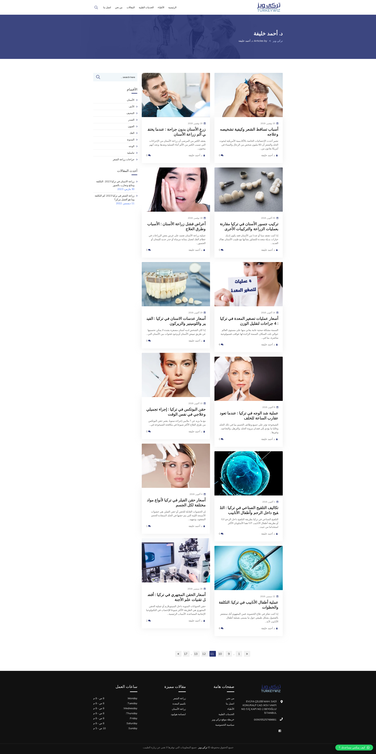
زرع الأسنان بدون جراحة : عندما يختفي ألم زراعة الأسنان (177, 132)
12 (204, 654)
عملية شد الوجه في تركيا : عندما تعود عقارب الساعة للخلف (249, 415)
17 (185, 654)
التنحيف (130, 113)
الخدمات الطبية (146, 7)
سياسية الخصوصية (224, 724)
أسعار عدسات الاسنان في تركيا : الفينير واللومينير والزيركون (176, 321)
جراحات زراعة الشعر (123, 159)
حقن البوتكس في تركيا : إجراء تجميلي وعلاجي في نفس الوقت (176, 412)
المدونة (130, 139)
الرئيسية (172, 7)
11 (212, 654)
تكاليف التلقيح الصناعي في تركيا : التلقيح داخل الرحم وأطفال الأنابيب (249, 510)
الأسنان (130, 99)
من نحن (118, 7)
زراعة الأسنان (179, 708)
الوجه (131, 146)
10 (220, 654)
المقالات (131, 7)
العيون (131, 126)
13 (196, 654)
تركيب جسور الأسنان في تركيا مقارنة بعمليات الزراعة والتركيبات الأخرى (249, 226)
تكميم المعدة (179, 703)
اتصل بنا (107, 7)
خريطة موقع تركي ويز (223, 719)
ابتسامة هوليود (178, 714)
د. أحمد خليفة (195, 155)
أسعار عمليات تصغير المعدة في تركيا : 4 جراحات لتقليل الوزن (249, 321)
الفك (132, 132)
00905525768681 (274, 719)
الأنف (131, 106)
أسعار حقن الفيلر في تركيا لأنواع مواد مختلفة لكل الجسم (176, 502)
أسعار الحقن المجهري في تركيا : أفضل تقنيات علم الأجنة (177, 597)
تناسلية (130, 152)
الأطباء (161, 7)
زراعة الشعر (179, 698)
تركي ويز (202, 747)
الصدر (131, 119)
